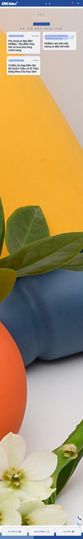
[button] (78, 3)
